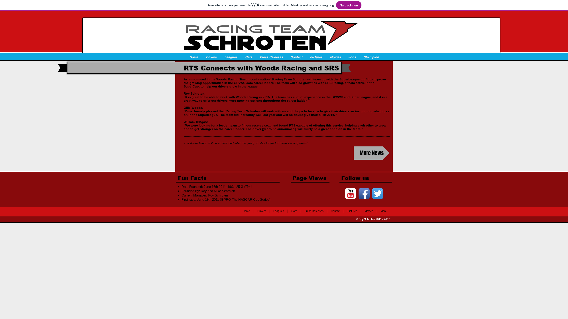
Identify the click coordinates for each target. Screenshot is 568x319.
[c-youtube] (350, 193)
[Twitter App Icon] (377, 193)
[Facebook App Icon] (364, 193)
